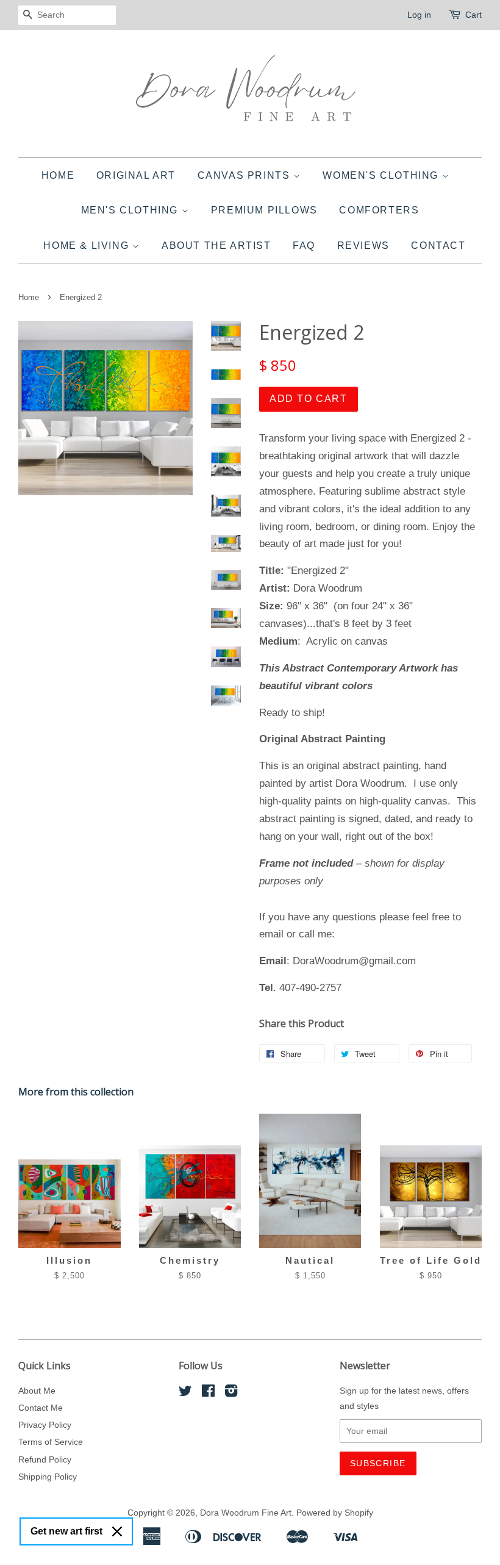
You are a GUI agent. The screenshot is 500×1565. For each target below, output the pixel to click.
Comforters (379, 210)
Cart (473, 15)
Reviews (363, 245)
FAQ (304, 245)
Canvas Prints (245, 175)
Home (57, 175)
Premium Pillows (264, 210)
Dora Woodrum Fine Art (245, 1512)
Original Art (136, 175)
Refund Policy (44, 1459)
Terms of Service (50, 1442)
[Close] (117, 1531)
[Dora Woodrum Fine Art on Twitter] (185, 1393)
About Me (36, 1390)
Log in (419, 15)
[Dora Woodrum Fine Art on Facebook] (208, 1393)
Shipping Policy (47, 1476)
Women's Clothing (382, 175)
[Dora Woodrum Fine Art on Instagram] (231, 1393)
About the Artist (216, 245)
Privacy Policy (44, 1425)
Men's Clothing (131, 210)
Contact (438, 245)
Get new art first (66, 1531)
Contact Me (40, 1408)
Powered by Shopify (334, 1512)
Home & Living (87, 245)
